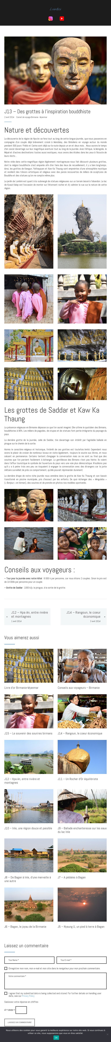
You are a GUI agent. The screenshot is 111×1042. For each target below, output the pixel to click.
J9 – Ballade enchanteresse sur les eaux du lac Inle (82, 830)
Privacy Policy (28, 996)
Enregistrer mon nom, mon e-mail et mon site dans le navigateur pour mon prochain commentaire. (54, 968)
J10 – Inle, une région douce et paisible (28, 828)
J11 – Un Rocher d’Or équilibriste (78, 779)
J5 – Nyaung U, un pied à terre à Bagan (81, 927)
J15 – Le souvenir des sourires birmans (28, 733)
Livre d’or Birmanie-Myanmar (21, 688)
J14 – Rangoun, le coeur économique (80, 733)
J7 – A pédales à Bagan (72, 877)
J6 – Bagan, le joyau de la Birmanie (25, 927)
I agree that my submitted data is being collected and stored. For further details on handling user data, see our (55, 994)
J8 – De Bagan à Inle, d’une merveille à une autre (27, 879)
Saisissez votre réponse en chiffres (21, 1001)
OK (56, 1037)
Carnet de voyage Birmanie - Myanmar (31, 117)
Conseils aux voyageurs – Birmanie (79, 688)
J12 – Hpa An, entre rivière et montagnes (22, 781)
